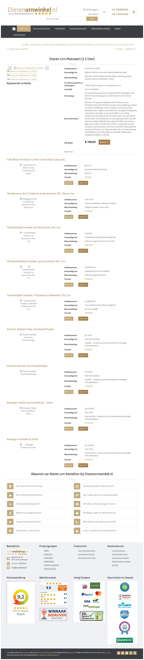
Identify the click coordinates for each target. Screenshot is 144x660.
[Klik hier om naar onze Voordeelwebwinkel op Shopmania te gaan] (124, 618)
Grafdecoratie (50, 568)
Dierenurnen (35, 45)
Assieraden (48, 558)
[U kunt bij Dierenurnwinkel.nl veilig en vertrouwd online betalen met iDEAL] (85, 588)
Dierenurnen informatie (87, 558)
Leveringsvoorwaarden (120, 558)
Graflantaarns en (51, 565)
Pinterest (49, 652)
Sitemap (115, 565)
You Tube (107, 652)
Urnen (46, 550)
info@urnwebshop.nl (19, 567)
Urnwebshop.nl (42, 655)
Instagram (41, 652)
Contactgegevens (118, 550)
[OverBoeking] (91, 607)
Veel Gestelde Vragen (120, 554)
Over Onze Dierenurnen (86, 550)
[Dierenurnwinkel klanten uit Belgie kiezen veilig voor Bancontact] (96, 602)
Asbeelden (48, 554)
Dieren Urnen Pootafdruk (54, 45)
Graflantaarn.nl (54, 655)
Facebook (26, 652)
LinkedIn (71, 652)
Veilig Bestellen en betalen (121, 561)
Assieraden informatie (86, 554)
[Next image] (47, 68)
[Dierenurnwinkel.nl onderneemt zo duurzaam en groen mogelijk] (124, 642)
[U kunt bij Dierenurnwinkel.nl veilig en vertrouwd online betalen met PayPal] (87, 595)
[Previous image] (10, 68)
